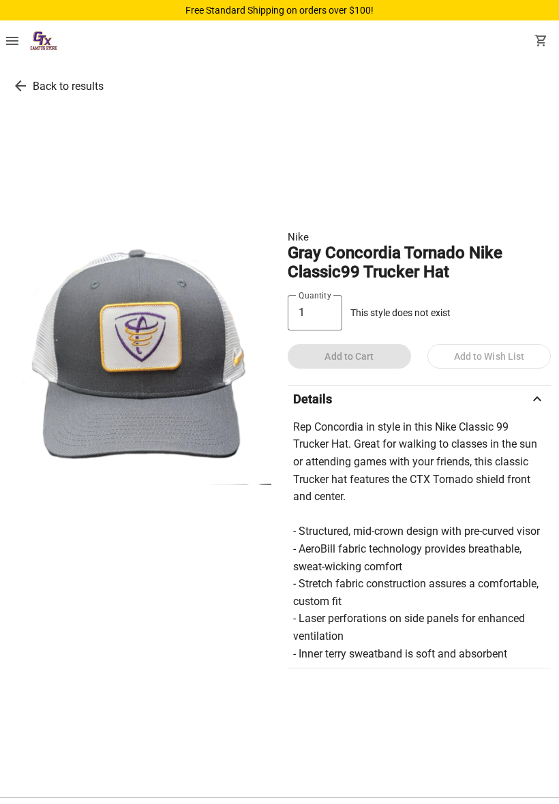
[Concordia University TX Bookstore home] (43, 42)
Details (419, 399)
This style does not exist (400, 313)
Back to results (68, 86)
